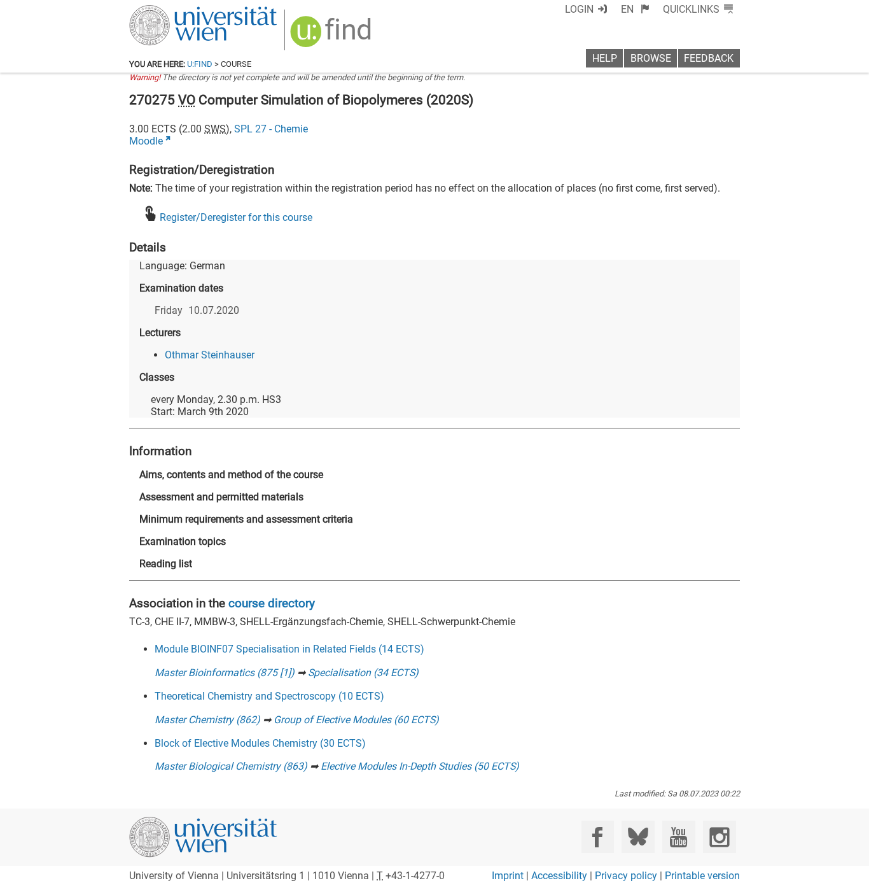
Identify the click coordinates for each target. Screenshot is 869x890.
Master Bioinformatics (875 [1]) (225, 673)
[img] (332, 36)
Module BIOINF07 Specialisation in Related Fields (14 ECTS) (289, 649)
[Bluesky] (638, 837)
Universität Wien (173, 11)
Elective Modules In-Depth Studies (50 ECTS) (420, 766)
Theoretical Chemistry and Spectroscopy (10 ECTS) (269, 696)
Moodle (146, 141)
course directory (271, 603)
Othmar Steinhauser (209, 355)
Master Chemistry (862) (207, 720)
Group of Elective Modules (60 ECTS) (356, 720)
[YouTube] (678, 837)
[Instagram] (719, 837)
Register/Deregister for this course (236, 217)
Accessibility (559, 876)
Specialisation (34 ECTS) (363, 673)
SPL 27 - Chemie (271, 129)
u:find (199, 64)
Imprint (508, 876)
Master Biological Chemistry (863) (231, 766)
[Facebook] (597, 837)
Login (579, 9)
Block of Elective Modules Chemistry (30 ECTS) (260, 743)
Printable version (702, 876)
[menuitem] (635, 9)
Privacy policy (626, 876)
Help (604, 58)
